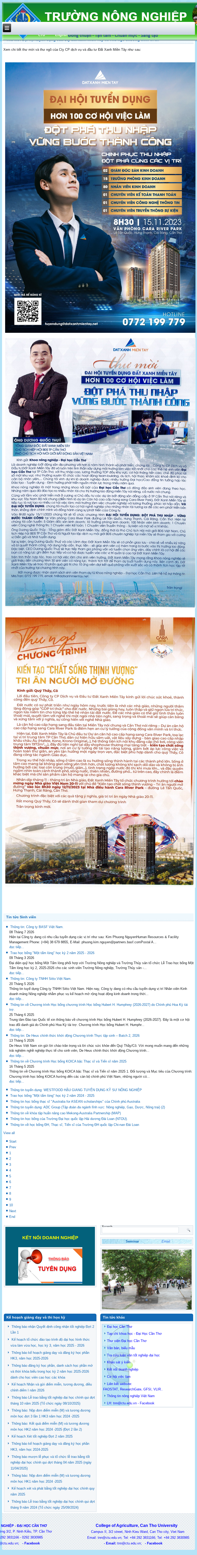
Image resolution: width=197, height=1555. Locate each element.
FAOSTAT (110, 1389)
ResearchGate (130, 1389)
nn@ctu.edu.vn (125, 1403)
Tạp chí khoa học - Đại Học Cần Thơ (134, 1334)
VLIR (157, 1389)
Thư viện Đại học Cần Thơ (127, 1341)
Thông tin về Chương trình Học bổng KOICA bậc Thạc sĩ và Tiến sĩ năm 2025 (68, 1061)
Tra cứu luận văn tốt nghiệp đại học (133, 1355)
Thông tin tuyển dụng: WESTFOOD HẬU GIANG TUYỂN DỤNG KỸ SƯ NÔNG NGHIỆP (76, 1090)
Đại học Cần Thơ (119, 1327)
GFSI (147, 1389)
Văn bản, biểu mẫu (121, 1348)
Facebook (147, 1403)
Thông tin (114, 1396)
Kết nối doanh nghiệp (122, 1369)
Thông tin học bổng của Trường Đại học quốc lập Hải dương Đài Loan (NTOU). (69, 1119)
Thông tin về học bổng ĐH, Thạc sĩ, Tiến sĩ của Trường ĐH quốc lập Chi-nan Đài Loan (74, 1125)
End (12, 1217)
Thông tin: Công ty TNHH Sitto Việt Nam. (41, 979)
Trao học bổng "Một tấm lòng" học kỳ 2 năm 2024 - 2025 (52, 1096)
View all (9, 1133)
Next (12, 1211)
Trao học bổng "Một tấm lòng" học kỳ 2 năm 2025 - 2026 (52, 953)
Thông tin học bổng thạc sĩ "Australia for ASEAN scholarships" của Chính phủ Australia (75, 1101)
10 (11, 1205)
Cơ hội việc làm (119, 1377)
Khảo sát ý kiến (118, 1362)
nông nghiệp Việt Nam (138, 1396)
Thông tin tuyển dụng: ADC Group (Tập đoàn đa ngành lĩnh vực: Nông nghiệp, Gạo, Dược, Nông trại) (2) (87, 1107)
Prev (12, 1147)
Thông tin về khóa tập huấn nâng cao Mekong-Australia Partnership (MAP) (65, 1113)
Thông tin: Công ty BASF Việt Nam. (37, 927)
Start (12, 1141)
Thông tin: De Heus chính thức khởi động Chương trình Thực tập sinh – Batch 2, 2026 (75, 1036)
